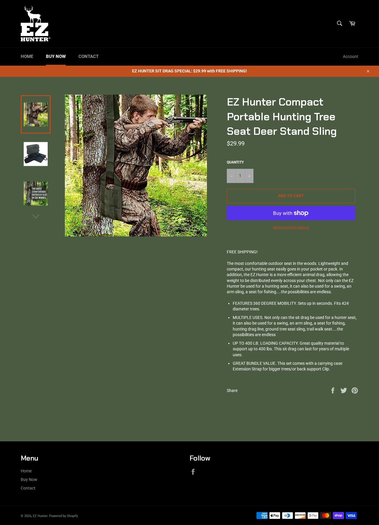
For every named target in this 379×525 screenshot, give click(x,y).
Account (350, 56)
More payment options (291, 227)
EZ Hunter (40, 516)
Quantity (235, 162)
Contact (88, 56)
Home (27, 56)
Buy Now (56, 56)
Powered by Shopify (63, 516)
